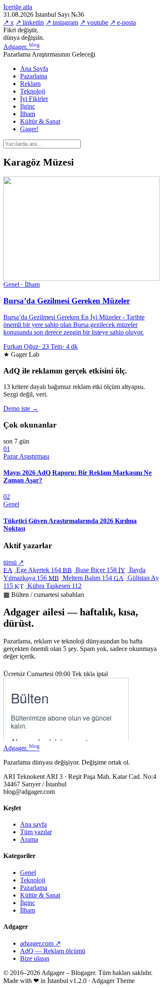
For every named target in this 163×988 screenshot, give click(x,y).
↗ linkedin (29, 22)
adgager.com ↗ (40, 943)
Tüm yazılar (36, 831)
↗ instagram (62, 22)
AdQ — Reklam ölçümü (52, 950)
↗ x (8, 22)
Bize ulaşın (34, 958)
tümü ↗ (13, 562)
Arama (29, 839)
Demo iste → (20, 408)
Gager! (29, 128)
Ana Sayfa (34, 68)
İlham (27, 113)
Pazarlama (33, 76)
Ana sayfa (33, 824)
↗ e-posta (123, 22)
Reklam (30, 83)
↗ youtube (94, 22)
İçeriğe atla (17, 6)
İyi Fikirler (34, 98)
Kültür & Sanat (40, 121)
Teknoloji (32, 91)
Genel (28, 872)
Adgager (21, 46)
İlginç (27, 106)
